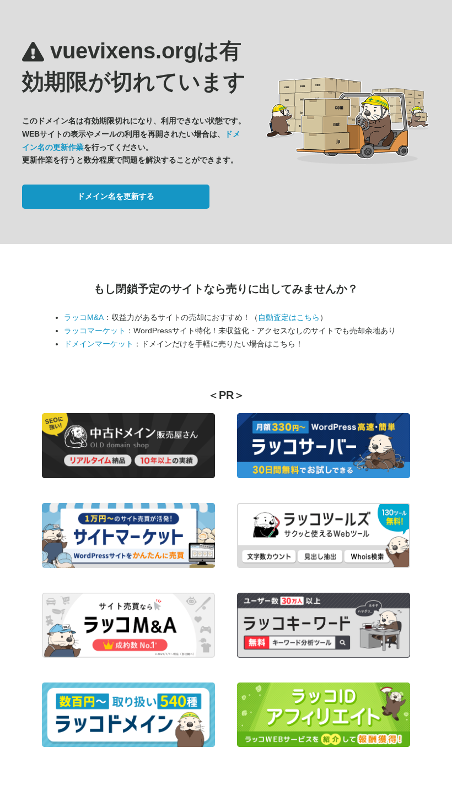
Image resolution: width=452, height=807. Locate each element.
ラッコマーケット (95, 330)
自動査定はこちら (289, 317)
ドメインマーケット (98, 343)
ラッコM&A (84, 317)
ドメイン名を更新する (115, 196)
